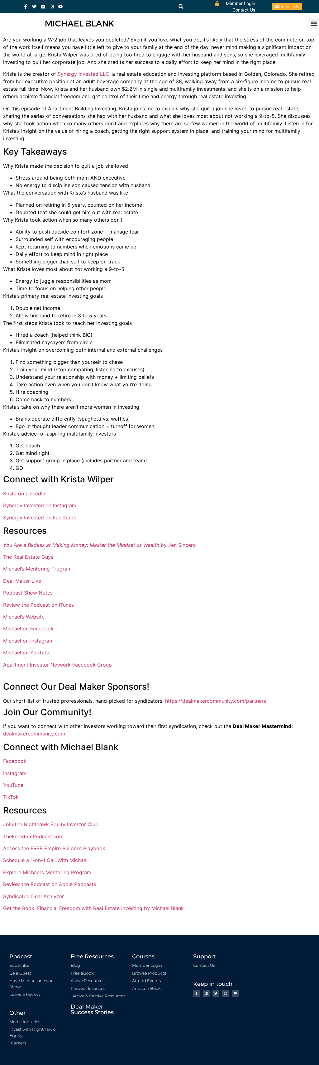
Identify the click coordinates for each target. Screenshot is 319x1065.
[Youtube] (60, 6)
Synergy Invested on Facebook (39, 517)
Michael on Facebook (28, 628)
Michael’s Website (24, 617)
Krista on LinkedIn (24, 493)
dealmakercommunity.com (34, 733)
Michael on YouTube (26, 652)
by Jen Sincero (99, 545)
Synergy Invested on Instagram (39, 505)
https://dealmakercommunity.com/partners (215, 701)
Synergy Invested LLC (83, 74)
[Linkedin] (43, 6)
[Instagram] (52, 6)
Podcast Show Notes (28, 593)
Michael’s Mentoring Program (37, 569)
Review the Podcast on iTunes (38, 605)
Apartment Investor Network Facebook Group (57, 665)
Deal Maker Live (22, 581)
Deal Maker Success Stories (92, 1009)
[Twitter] (34, 6)
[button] (314, 23)
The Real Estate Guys (28, 557)
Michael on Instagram (28, 641)
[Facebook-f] (25, 6)
